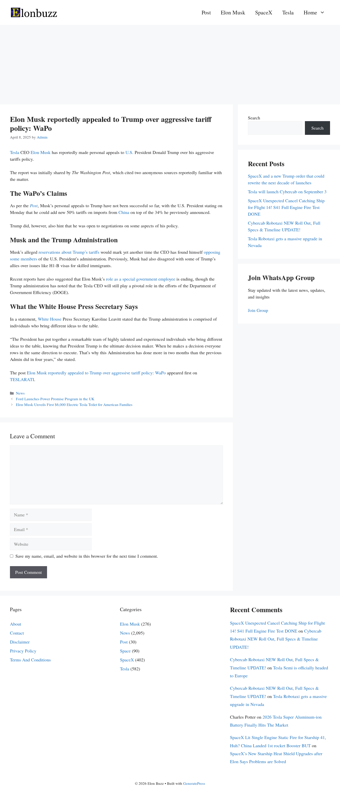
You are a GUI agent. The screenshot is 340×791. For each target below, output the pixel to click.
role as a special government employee (140, 279)
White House (49, 319)
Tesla (288, 12)
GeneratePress (194, 783)
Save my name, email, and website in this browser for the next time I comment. (86, 556)
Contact (17, 633)
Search (254, 118)
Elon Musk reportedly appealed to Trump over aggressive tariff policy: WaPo (96, 373)
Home (310, 12)
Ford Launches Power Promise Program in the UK (56, 398)
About (15, 624)
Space (125, 651)
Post (206, 12)
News (20, 393)
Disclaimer (20, 642)
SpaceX (263, 12)
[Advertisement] (170, 62)
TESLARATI (22, 379)
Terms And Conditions (30, 660)
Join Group (258, 310)
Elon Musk (233, 12)
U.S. (129, 152)
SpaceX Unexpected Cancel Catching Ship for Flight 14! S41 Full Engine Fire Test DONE (286, 207)
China (123, 212)
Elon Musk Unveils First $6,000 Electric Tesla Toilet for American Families (74, 404)
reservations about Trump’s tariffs (69, 252)
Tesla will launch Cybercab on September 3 (287, 192)
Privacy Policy (23, 651)
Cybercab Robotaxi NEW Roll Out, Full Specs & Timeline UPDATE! (275, 639)
